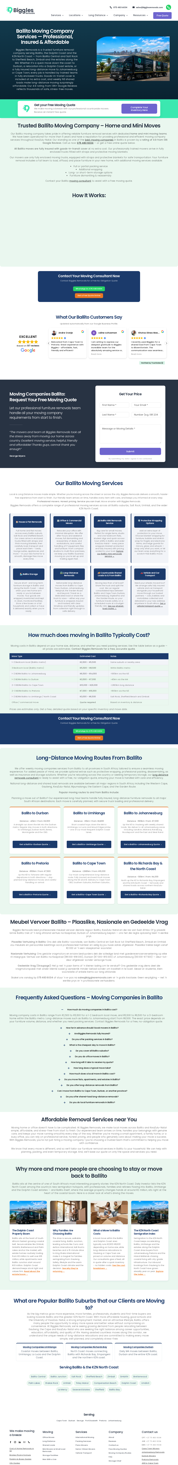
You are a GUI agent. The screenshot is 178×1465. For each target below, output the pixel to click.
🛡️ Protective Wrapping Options (150, 522)
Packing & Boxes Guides (20, 1459)
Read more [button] (56, 354)
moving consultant (80, 181)
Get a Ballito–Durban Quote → (34, 844)
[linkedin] (20, 1442)
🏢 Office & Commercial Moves (69, 522)
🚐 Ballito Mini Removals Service (109, 522)
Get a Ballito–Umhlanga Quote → (89, 844)
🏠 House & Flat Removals (29, 522)
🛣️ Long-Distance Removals (69, 574)
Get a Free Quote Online (89, 295)
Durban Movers (149, 1456)
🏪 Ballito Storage (29, 574)
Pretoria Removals (150, 1459)
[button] (166, 343)
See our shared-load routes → (113, 607)
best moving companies (99, 140)
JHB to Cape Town (150, 1463)
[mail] (24, 1442)
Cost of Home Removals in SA (22, 1449)
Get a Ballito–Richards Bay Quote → (143, 894)
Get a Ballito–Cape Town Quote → (89, 894)
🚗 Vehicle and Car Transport (149, 574)
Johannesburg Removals (153, 1452)
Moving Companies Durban (138, 1347)
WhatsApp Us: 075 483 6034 (89, 289)
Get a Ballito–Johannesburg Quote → (143, 844)
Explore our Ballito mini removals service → (110, 554)
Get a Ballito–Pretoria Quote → (35, 894)
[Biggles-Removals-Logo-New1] (20, 7)
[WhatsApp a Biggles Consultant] (168, 7)
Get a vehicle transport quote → (151, 604)
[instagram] (15, 1442)
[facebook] (11, 1442)
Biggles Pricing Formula (20, 1455)
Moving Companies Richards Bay (89, 1347)
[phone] (29, 1442)
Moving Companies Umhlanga (39, 1347)
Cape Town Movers (150, 1448)
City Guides (15, 1463)
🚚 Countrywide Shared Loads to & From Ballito (109, 574)
